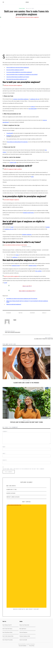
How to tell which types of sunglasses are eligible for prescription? (22, 74)
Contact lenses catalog (13, 496)
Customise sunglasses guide (25, 636)
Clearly (14, 320)
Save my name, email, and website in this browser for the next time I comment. (24, 468)
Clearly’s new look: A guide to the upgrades (26, 383)
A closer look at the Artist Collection (43, 338)
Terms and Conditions (22, 645)
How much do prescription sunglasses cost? (16, 79)
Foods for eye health (23, 639)
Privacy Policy (31, 645)
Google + (44, 312)
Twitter (20, 312)
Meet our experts (11, 485)
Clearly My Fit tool (12, 489)
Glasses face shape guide (24, 625)
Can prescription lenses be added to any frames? (17, 76)
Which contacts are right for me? (26, 609)
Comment (5, 431)
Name (4, 446)
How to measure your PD (7, 625)
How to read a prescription (8, 639)
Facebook (8, 312)
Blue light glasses (23, 628)
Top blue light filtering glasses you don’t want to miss (26, 422)
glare (32, 176)
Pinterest (32, 312)
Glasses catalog (11, 493)
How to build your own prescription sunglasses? (17, 67)
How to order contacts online (8, 636)
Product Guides (22, 8)
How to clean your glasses (7, 628)
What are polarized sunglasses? (13, 304)
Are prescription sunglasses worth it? (15, 69)
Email (4, 453)
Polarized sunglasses (23, 632)
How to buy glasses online (7, 632)
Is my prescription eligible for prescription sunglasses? (19, 72)
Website (5, 460)
